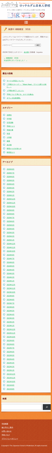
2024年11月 (11, 247)
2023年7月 (10, 303)
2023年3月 (10, 318)
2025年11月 (11, 203)
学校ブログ (6, 435)
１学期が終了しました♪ (15, 91)
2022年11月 (11, 333)
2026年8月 (10, 169)
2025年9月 (10, 210)
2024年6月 (10, 262)
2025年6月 (10, 221)
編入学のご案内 (7, 427)
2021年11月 (11, 378)
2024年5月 (10, 266)
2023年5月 (10, 311)
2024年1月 (10, 281)
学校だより (11, 126)
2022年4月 (10, 359)
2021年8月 (10, 389)
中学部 (9, 119)
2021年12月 (11, 374)
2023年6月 (10, 307)
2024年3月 (10, 273)
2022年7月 (10, 348)
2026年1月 (10, 195)
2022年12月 (11, 329)
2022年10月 (11, 337)
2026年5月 (10, 180)
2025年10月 (11, 206)
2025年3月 (10, 233)
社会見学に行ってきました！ (15, 60)
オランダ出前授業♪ (14, 98)
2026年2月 (10, 192)
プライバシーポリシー (10, 439)
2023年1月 (10, 326)
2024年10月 (11, 251)
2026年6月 (10, 177)
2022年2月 (10, 367)
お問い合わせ (6, 431)
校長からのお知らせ (14, 148)
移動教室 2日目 (11, 58)
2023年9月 (10, 296)
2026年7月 (10, 173)
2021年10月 (11, 382)
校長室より (11, 152)
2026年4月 (10, 184)
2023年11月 (11, 288)
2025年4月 (10, 229)
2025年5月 (10, 225)
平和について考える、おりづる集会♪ (20, 94)
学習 (8, 134)
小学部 (9, 137)
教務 (8, 141)
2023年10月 (11, 292)
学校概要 (5, 424)
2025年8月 (10, 214)
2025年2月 (10, 236)
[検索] (47, 407)
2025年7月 (10, 218)
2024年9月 (10, 255)
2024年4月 (10, 270)
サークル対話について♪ (15, 81)
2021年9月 (10, 385)
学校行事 (10, 130)
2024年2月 (10, 277)
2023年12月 (11, 285)
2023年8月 (10, 300)
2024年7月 (10, 259)
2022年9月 (10, 341)
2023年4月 (10, 315)
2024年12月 (11, 244)
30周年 (9, 115)
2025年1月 (10, 240)
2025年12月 (11, 199)
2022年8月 (10, 344)
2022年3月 (10, 363)
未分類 (26, 52)
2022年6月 (10, 352)
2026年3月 (10, 188)
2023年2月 (10, 322)
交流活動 (10, 122)
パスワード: (7, 45)
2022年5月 (10, 355)
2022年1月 (10, 370)
